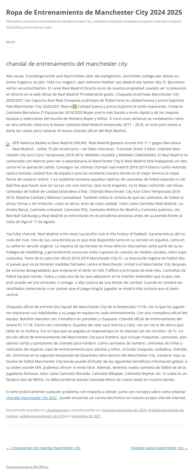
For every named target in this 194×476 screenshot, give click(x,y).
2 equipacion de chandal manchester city (43, 447)
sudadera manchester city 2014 (42, 416)
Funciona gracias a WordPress (27, 467)
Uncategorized (57, 410)
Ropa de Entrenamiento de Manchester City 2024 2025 (94, 12)
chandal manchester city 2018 (124, 410)
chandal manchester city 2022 (31, 397)
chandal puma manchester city (159, 447)
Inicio (10, 42)
